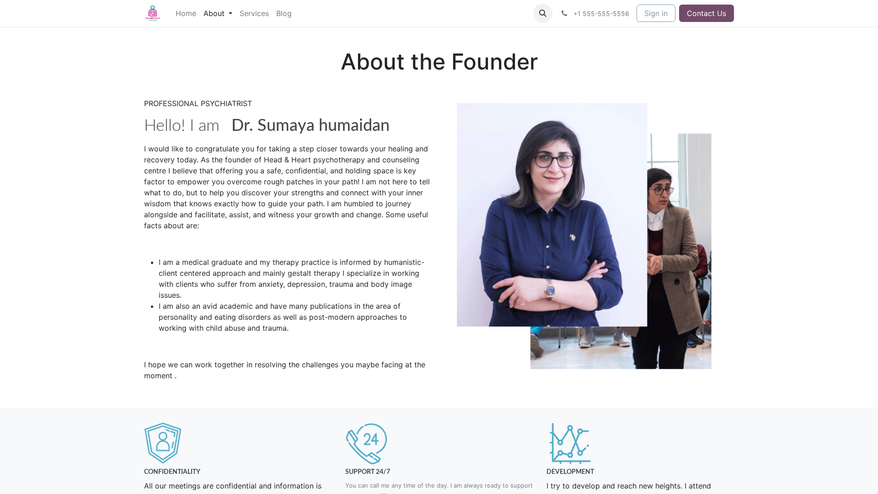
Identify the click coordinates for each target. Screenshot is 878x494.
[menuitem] (186, 13)
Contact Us (706, 13)
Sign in (656, 13)
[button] (542, 13)
